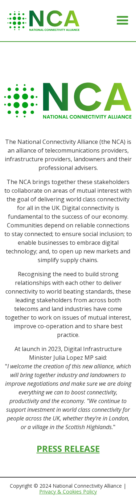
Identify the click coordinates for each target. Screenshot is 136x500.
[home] (43, 20)
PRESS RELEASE (68, 448)
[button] (122, 20)
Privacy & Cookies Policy (68, 491)
